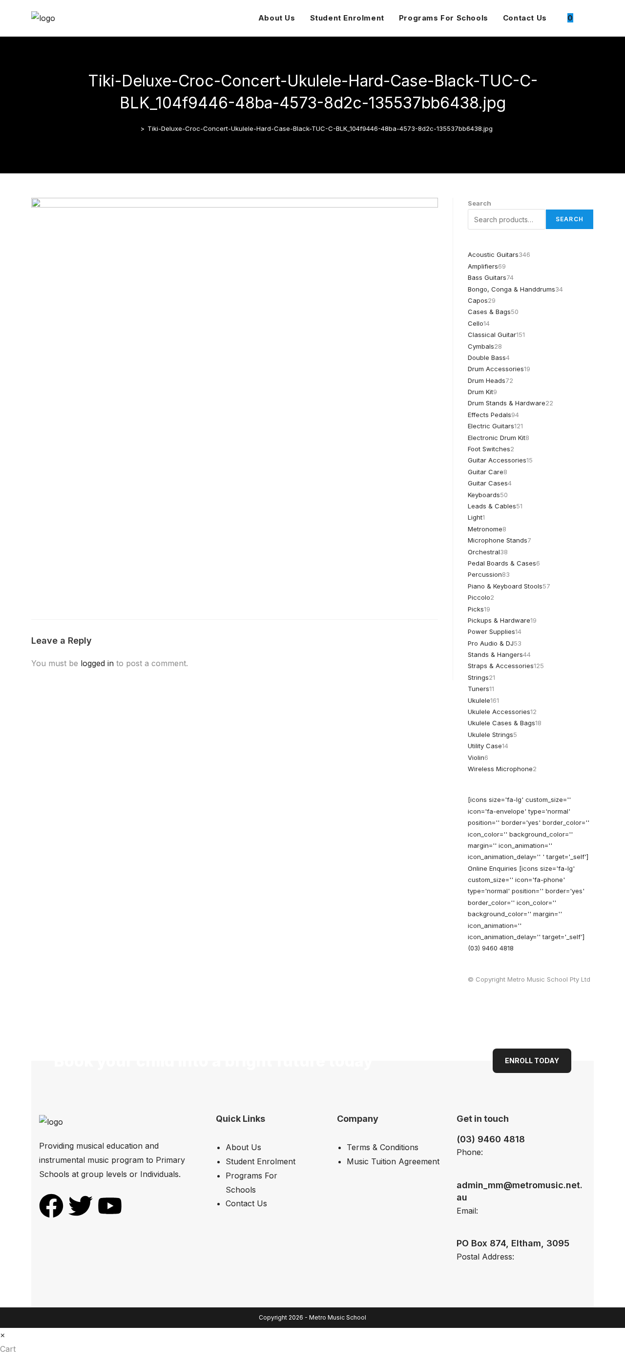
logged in (97, 663)
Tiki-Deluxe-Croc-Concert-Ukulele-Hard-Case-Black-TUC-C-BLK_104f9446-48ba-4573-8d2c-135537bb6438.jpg (320, 128)
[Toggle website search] (591, 18)
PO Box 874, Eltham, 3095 (513, 1243)
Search (479, 203)
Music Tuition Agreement (393, 1161)
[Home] (135, 128)
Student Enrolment (260, 1161)
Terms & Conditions (382, 1147)
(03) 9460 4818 (491, 1139)
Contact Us (246, 1203)
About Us (243, 1147)
